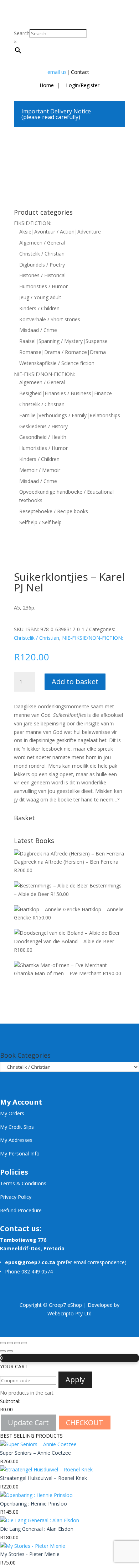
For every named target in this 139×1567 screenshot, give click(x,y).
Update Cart (28, 1422)
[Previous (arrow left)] (3, 1351)
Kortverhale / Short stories (49, 319)
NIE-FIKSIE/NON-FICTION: (44, 374)
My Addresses (16, 1140)
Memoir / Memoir (39, 470)
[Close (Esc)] (24, 1343)
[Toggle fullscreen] (10, 1343)
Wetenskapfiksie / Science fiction (56, 363)
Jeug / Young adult (40, 297)
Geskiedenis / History (43, 426)
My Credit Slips (17, 1126)
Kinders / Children (39, 308)
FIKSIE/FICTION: (32, 223)
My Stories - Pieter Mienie (30, 1554)
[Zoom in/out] (3, 1343)
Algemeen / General (42, 242)
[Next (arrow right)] (10, 1351)
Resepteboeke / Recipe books (53, 511)
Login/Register (82, 85)
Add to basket (75, 681)
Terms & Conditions (23, 1183)
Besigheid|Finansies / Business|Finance (65, 393)
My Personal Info (20, 1153)
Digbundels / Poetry (42, 264)
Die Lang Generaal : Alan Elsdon (36, 1528)
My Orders (12, 1113)
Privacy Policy (15, 1196)
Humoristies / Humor (43, 286)
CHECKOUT (84, 1422)
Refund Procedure (21, 1210)
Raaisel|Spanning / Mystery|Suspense (63, 341)
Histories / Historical (42, 275)
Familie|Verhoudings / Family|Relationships (69, 415)
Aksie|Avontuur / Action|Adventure (60, 231)
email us (57, 72)
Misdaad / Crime (38, 330)
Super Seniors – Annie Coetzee (35, 1452)
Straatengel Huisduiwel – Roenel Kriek (43, 1478)
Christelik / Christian (42, 253)
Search (22, 33)
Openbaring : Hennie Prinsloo (33, 1503)
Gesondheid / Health (42, 437)
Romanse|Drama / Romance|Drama (62, 352)
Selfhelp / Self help (40, 522)
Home (47, 85)
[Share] (17, 1343)
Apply (75, 1379)
